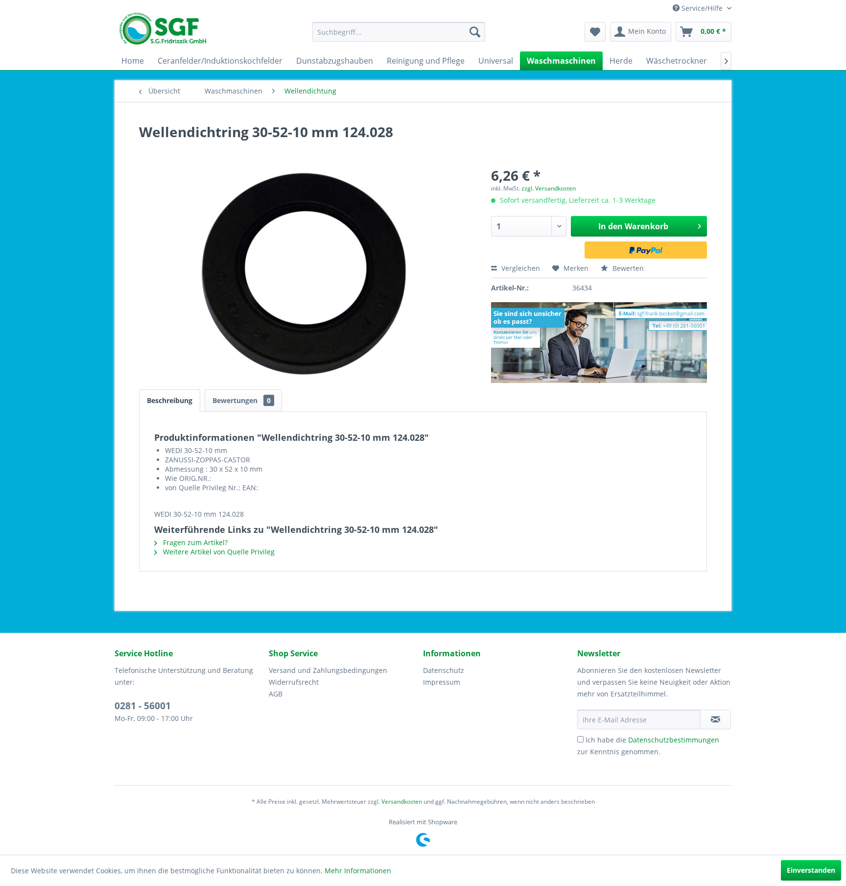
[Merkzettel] (595, 32)
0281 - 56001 (143, 705)
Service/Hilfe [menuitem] (702, 8)
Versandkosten (401, 801)
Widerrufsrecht (294, 682)
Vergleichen (519, 268)
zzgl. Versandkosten (548, 188)
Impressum (441, 682)
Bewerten (627, 268)
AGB (275, 693)
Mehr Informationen (358, 870)
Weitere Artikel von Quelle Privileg (218, 551)
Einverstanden (811, 870)
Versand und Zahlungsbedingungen (328, 670)
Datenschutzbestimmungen (673, 739)
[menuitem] (398, 32)
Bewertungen (241, 400)
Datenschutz (443, 670)
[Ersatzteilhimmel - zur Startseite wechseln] (162, 31)
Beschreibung (169, 400)
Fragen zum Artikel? (194, 542)
